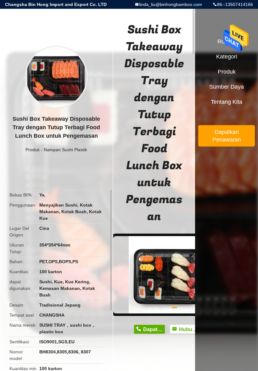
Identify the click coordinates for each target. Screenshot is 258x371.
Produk (32, 149)
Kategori (226, 56)
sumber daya (226, 87)
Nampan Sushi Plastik (65, 149)
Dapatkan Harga (154, 329)
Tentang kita (226, 102)
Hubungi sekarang (190, 329)
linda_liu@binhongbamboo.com (170, 4)
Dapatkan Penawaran (226, 136)
